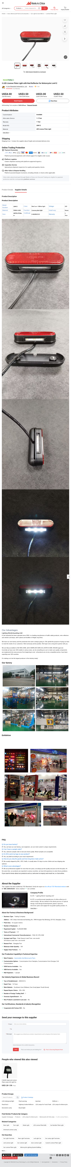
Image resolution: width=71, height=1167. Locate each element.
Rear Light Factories (24, 1138)
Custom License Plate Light (53, 1143)
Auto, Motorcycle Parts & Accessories (18, 13)
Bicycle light (22, 1108)
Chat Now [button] (54, 101)
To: (11, 1029)
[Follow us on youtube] (65, 1155)
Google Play (17, 1155)
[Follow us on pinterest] (68, 1155)
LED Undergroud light (8, 1101)
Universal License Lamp (10, 1129)
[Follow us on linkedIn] (51, 1158)
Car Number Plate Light (57, 1125)
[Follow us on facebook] (57, 1155)
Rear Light (6, 1125)
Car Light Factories (8, 1138)
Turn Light (16, 1125)
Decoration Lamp (7, 1108)
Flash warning (23, 1101)
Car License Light (22, 1143)
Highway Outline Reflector (26, 1104)
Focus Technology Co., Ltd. (22, 1162)
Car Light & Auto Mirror (37, 13)
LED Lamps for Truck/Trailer (43, 1104)
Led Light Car (37, 1138)
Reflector (55, 1101)
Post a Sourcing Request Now (53, 1049)
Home (3, 13)
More (3, 1151)
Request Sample (32, 105)
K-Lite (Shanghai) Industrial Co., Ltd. (16, 86)
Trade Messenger (31, 1155)
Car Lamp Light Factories (52, 1138)
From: (10, 1024)
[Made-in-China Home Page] (35, 3)
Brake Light (26, 1125)
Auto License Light (36, 1143)
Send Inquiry (18, 101)
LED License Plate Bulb (39, 1125)
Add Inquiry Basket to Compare (36, 72)
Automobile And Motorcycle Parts (24, 958)
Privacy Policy (63, 1162)
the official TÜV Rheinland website (55, 886)
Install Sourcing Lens (11, 1158)
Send (15, 1049)
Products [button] (18, 8)
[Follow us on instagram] (63, 1155)
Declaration (55, 1162)
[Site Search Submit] (44, 8)
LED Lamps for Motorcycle (59, 1104)
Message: (9, 1034)
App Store (6, 1155)
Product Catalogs (28, 1097)
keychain (38, 1101)
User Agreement (46, 1162)
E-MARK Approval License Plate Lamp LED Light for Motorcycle (9, 1082)
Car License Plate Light (9, 1147)
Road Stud (5, 1104)
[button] (3, 3)
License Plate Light (51, 13)
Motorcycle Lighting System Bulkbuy (30, 1147)
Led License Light (8, 1143)
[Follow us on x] (60, 1155)
